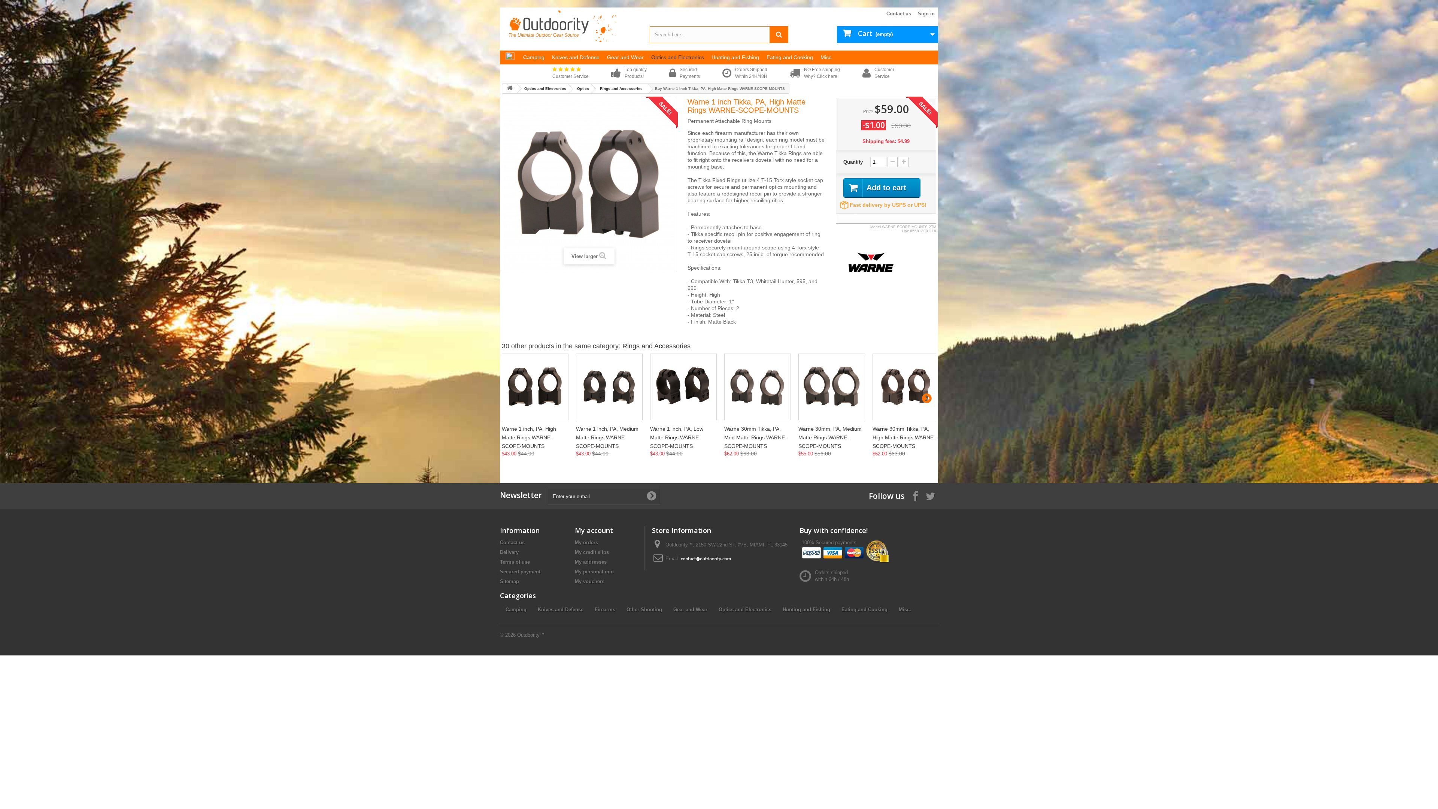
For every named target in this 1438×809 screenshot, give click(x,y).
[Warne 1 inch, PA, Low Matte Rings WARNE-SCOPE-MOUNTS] (683, 387)
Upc (905, 231)
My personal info (594, 572)
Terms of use (515, 562)
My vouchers (589, 581)
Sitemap (509, 581)
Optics (583, 89)
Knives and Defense (560, 609)
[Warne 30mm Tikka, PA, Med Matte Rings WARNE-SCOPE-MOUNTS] (757, 387)
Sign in (926, 13)
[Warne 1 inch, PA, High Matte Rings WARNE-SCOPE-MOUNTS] (535, 387)
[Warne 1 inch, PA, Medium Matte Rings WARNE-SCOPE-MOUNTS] (609, 387)
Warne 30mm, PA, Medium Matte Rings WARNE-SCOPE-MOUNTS (830, 437)
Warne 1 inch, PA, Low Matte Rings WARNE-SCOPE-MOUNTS (676, 437)
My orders (586, 542)
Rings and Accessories (621, 89)
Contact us (898, 13)
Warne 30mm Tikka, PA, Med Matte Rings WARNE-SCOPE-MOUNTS (755, 437)
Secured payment (520, 572)
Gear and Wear (690, 609)
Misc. (905, 609)
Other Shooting (644, 609)
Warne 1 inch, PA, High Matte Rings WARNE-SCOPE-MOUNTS (529, 437)
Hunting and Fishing (806, 609)
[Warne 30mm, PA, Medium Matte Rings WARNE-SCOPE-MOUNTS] (831, 387)
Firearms (605, 609)
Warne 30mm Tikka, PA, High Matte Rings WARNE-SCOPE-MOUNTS (904, 437)
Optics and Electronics (545, 89)
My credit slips (592, 552)
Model (875, 227)
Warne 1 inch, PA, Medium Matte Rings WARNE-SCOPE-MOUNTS (607, 437)
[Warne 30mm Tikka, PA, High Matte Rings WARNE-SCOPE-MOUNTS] (906, 387)
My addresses (591, 562)
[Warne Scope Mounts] (871, 262)
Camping (516, 609)
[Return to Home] (510, 88)
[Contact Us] (706, 558)
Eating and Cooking (864, 609)
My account (594, 530)
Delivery (509, 552)
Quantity (853, 162)
